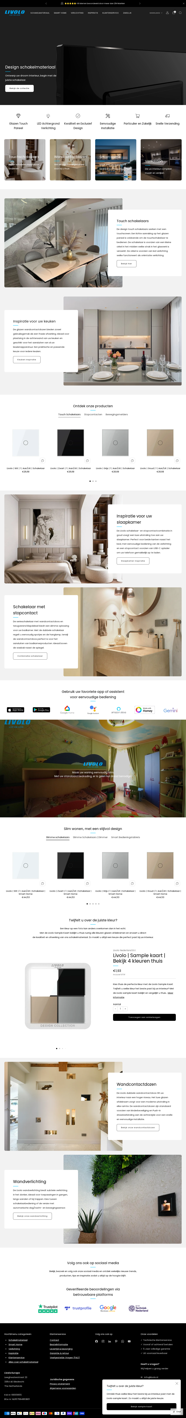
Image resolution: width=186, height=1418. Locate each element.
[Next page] (181, 443)
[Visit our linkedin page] (109, 1341)
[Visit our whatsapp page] (122, 1341)
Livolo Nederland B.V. (124, 950)
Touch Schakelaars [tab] (69, 414)
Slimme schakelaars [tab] (57, 837)
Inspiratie (13, 1353)
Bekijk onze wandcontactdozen (138, 1127)
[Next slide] (100, 996)
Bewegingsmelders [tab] (117, 414)
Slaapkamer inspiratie (133, 560)
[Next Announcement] (140, 3)
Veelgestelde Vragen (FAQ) (65, 1357)
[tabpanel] (93, 452)
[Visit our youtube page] (129, 1341)
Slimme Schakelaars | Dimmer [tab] (90, 837)
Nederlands (155, 13)
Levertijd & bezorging (61, 1348)
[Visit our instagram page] (103, 1341)
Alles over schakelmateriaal (23, 1361)
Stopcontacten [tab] (93, 414)
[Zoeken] (180, 12)
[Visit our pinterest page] (116, 1341)
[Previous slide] (16, 996)
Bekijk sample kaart (141, 1406)
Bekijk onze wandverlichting (32, 1216)
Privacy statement (60, 1383)
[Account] (167, 12)
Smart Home (60, 13)
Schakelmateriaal (40, 13)
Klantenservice (17, 1357)
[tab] (90, 481)
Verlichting (14, 1348)
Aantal (117, 1004)
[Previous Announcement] (46, 3)
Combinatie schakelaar (30, 656)
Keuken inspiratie (26, 359)
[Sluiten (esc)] (177, 1383)
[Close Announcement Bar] (183, 3)
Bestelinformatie (59, 1344)
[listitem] (93, 3)
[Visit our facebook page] (96, 1341)
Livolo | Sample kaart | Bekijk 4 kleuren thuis (139, 958)
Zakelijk (127, 13)
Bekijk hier (126, 263)
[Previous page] (4, 443)
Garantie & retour (59, 1353)
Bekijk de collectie (19, 88)
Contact (54, 1340)
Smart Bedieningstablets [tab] (125, 837)
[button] (56, 1048)
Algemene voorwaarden (63, 1388)
